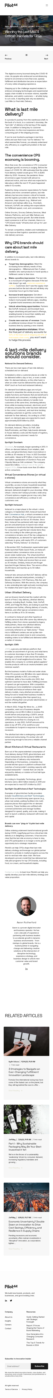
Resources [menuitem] (30, 1312)
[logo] (11, 1286)
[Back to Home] (11, 5)
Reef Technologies (36, 796)
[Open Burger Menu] (46, 5)
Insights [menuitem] (8, 1321)
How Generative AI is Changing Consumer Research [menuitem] (34, 1336)
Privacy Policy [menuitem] (27, 1389)
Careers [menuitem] (8, 1325)
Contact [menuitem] (8, 1328)
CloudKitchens (17, 796)
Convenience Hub (16, 514)
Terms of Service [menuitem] (11, 1389)
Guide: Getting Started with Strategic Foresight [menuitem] (35, 1319)
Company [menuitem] (9, 1312)
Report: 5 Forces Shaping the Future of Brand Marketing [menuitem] (35, 1327)
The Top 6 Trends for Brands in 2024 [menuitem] (35, 1344)
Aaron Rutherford (11, 27)
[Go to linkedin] (26, 969)
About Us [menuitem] (8, 1317)
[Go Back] (26, 55)
